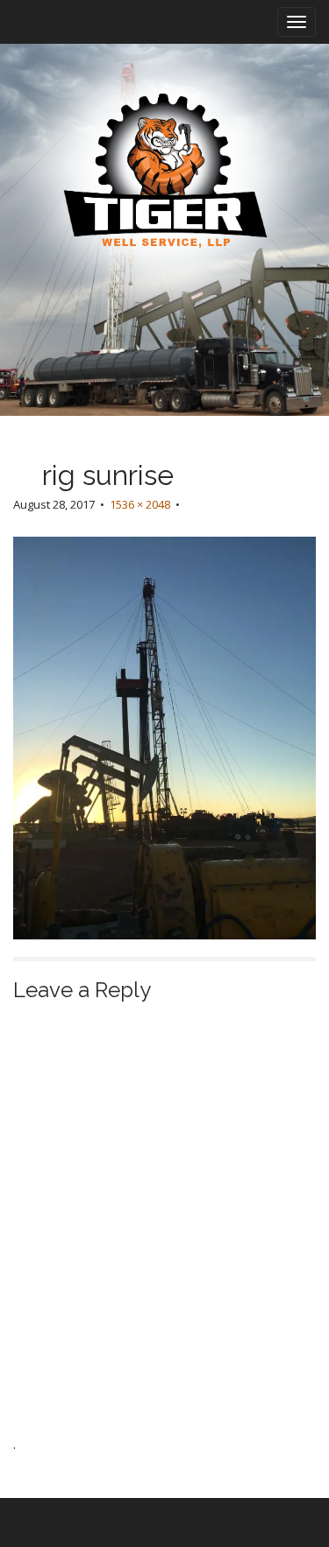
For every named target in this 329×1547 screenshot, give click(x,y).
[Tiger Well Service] (164, 173)
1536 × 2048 (140, 504)
